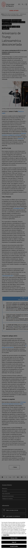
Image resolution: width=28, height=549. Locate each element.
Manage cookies (14, 538)
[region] (14, 533)
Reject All (14, 542)
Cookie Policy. (6, 535)
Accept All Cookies (14, 546)
